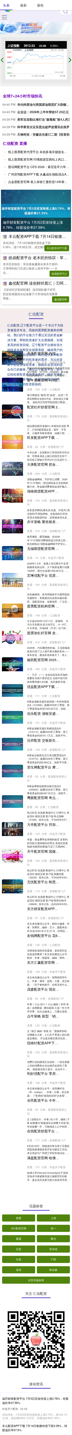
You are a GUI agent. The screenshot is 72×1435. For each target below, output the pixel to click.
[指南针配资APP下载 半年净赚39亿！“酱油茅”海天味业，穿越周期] (12, 1047)
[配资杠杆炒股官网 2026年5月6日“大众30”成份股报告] (12, 411)
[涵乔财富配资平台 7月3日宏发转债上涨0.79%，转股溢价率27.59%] (36, 210)
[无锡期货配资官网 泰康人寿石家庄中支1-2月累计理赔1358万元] (12, 553)
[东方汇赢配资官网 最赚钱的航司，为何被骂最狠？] (12, 967)
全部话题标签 (36, 1280)
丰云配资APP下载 (57, 248)
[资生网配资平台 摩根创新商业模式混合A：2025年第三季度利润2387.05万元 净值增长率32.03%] (12, 771)
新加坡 (53, 1249)
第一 (53, 1228)
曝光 (53, 1239)
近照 (18, 1249)
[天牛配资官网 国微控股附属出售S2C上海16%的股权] (12, 856)
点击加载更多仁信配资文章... (36, 1191)
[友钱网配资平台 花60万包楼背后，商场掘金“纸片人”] (12, 940)
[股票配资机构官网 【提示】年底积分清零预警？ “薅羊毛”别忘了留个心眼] (12, 611)
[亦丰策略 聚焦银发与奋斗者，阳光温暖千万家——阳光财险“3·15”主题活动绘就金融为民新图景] (12, 526)
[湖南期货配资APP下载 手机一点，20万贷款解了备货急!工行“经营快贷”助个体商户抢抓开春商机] (12, 496)
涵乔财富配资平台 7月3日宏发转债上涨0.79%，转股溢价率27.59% (33, 225)
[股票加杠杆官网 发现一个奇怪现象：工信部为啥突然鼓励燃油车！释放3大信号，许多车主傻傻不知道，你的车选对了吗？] (12, 637)
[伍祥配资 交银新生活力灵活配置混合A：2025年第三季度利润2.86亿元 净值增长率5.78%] (12, 744)
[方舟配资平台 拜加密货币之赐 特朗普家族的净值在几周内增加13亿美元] (12, 829)
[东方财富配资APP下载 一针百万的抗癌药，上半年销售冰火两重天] (12, 913)
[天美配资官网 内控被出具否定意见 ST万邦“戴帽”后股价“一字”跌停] (12, 358)
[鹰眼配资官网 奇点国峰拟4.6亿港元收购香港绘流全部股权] (12, 801)
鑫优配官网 (60, 299)
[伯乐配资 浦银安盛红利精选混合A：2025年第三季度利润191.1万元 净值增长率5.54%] (12, 717)
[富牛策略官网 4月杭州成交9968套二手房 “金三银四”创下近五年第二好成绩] (12, 385)
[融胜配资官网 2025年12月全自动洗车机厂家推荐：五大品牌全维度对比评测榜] (12, 664)
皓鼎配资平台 (59, 273)
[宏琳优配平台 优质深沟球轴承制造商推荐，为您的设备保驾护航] (12, 580)
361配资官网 (18, 1228)
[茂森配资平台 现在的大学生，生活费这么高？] (12, 994)
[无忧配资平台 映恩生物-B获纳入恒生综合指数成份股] (12, 886)
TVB (53, 1259)
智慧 (18, 1218)
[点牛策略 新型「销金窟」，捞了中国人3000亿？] (12, 1021)
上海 (53, 1218)
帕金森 (53, 1270)
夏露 (18, 1239)
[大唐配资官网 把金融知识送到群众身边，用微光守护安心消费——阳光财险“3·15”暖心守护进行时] (12, 469)
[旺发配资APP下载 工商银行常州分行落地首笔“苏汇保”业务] (12, 442)
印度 (18, 1259)
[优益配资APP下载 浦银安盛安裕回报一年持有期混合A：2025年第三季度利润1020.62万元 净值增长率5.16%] (12, 690)
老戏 (18, 1270)
